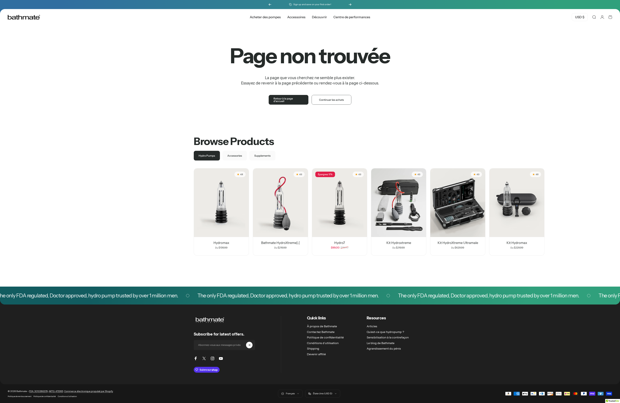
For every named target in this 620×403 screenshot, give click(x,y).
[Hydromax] (221, 202)
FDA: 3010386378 (38, 391)
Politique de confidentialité (325, 337)
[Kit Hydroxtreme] (398, 202)
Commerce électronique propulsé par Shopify (88, 391)
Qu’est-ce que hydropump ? (385, 332)
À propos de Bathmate (322, 326)
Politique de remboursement (19, 396)
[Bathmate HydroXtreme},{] (280, 202)
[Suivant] (350, 4)
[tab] (207, 155)
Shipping (313, 348)
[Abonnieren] (249, 345)
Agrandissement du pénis (384, 348)
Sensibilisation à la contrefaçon (388, 337)
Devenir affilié (316, 354)
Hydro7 (339, 243)
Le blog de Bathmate (380, 343)
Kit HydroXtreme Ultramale (458, 243)
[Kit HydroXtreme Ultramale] (457, 202)
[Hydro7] (339, 202)
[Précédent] (270, 4)
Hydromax (221, 243)
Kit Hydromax (516, 243)
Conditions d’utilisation (323, 343)
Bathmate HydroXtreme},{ (280, 243)
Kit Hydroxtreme (398, 243)
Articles (372, 326)
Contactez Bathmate (321, 332)
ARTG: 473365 (56, 391)
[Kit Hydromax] (516, 202)
